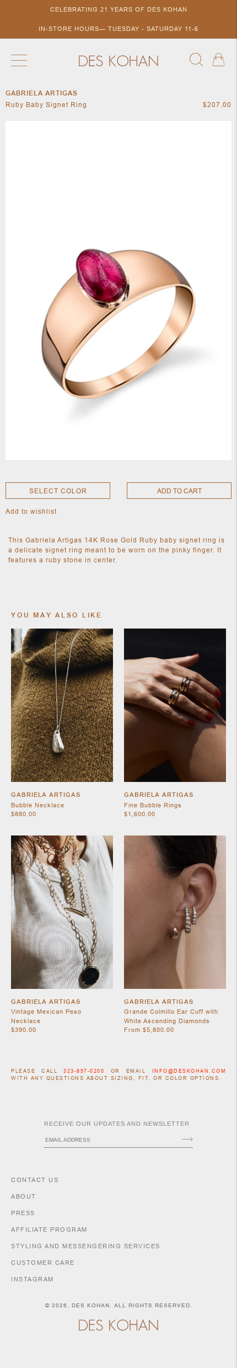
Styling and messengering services (85, 1246)
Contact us (34, 1180)
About (23, 1196)
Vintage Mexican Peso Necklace (46, 1016)
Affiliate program (49, 1229)
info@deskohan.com (189, 1071)
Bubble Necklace (37, 805)
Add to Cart (179, 491)
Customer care (43, 1262)
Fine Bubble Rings (153, 805)
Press (23, 1213)
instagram (32, 1279)
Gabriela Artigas (45, 795)
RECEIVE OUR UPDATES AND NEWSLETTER (117, 1123)
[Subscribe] (187, 1140)
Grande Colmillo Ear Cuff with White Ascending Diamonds (171, 1016)
